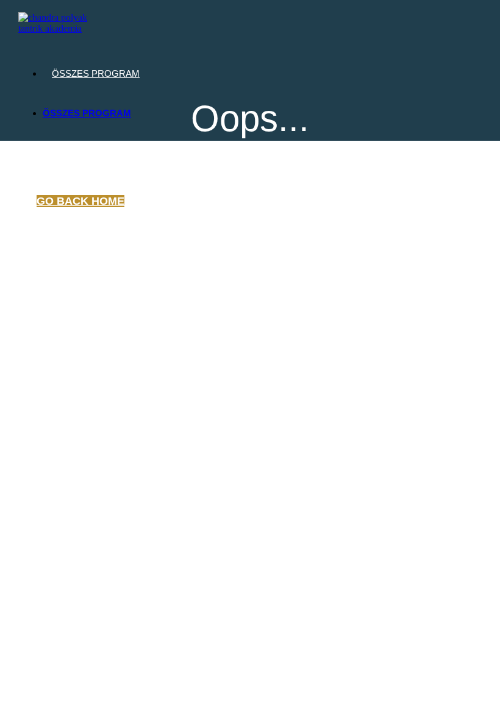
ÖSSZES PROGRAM (96, 73)
